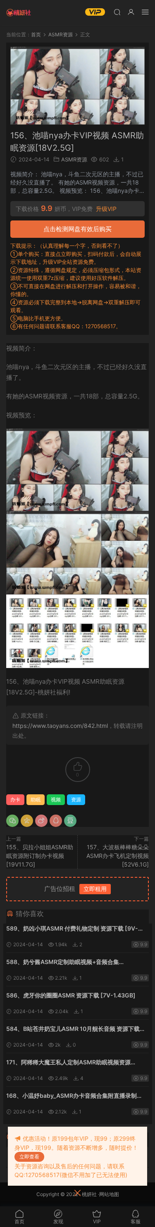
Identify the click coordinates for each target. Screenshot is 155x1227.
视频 (56, 799)
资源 (76, 799)
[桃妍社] (18, 12)
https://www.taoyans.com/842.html (60, 725)
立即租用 (95, 888)
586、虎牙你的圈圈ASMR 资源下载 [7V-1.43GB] (71, 995)
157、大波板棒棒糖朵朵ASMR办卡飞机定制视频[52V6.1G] (117, 855)
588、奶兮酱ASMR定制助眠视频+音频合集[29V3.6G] (62, 962)
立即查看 (29, 1157)
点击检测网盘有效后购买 (77, 229)
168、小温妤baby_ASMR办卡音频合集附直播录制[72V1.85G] (71, 1096)
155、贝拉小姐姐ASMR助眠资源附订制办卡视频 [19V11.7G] (39, 855)
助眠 (36, 799)
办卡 (15, 799)
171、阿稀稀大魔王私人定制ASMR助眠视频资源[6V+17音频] (68, 1063)
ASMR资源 (74, 159)
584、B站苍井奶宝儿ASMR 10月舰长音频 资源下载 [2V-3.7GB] (73, 1029)
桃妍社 (89, 1194)
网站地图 (109, 1194)
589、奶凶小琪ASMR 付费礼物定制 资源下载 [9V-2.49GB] (72, 929)
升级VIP (106, 209)
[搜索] (117, 12)
